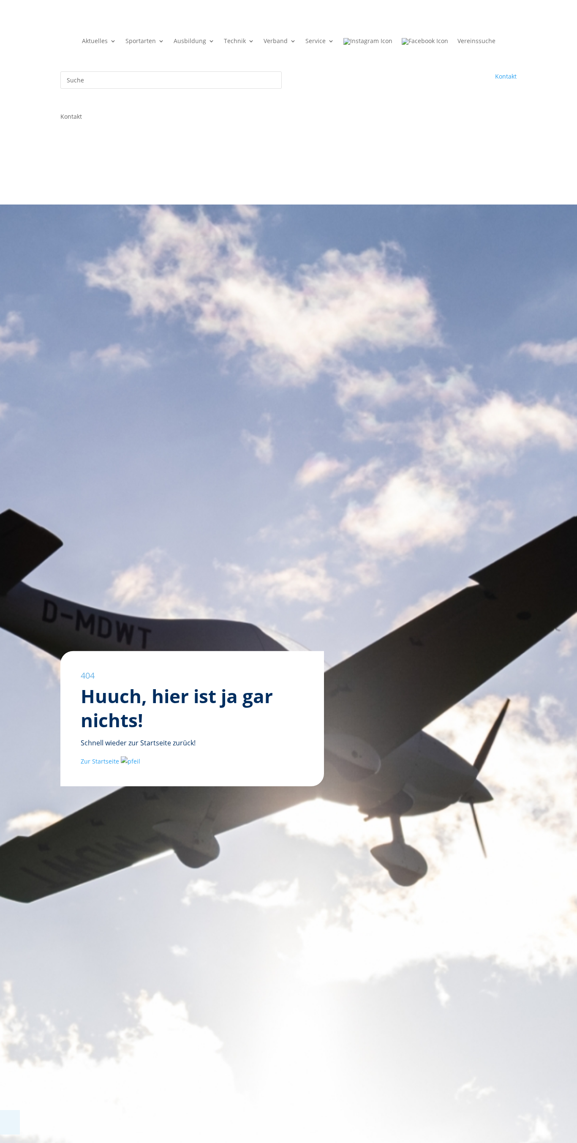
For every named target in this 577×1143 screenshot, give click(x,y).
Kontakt (506, 76)
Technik (235, 41)
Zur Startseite (101, 761)
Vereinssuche (476, 41)
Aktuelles (95, 41)
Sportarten (140, 41)
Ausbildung (190, 41)
